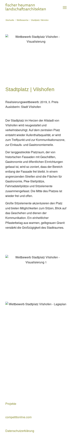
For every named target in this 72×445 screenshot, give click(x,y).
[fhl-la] (29, 7)
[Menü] (65, 7)
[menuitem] (65, 7)
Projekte (10, 403)
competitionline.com (18, 417)
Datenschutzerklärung (19, 431)
